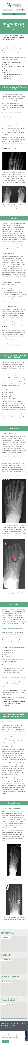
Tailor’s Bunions (7, 78)
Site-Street (8, 1027)
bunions (20, 411)
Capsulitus (6, 64)
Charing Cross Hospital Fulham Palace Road (9, 999)
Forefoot (14, 37)
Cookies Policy (4, 1025)
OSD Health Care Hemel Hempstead (7, 932)
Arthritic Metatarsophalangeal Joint (12, 62)
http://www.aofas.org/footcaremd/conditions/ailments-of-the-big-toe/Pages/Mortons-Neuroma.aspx (13, 703)
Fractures (6, 70)
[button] (14, 14)
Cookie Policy (15, 1037)
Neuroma (6, 72)
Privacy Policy (12, 1025)
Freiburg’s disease (17, 105)
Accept (5, 1041)
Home (3, 35)
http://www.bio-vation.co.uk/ (9, 148)
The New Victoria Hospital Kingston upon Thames (10, 977)
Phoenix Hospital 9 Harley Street (7, 955)
